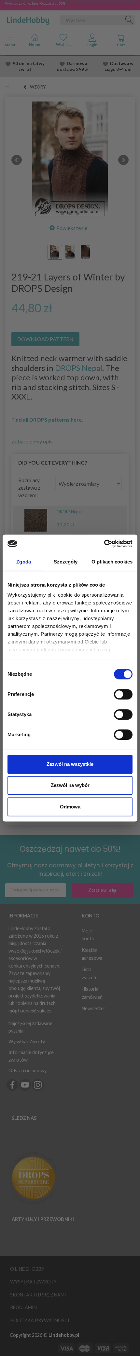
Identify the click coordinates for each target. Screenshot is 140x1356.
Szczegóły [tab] (65, 561)
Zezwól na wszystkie (70, 764)
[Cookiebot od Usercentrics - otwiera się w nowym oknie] (104, 543)
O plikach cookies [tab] (112, 561)
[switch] (123, 694)
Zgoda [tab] (23, 561)
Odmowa (70, 806)
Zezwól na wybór (70, 785)
